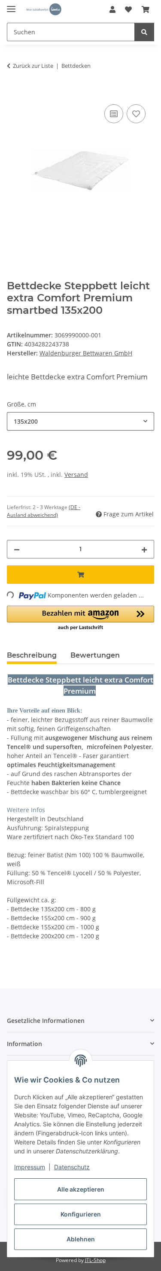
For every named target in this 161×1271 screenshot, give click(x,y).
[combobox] (80, 421)
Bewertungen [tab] (95, 655)
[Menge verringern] (16, 549)
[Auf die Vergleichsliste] (113, 113)
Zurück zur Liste (33, 66)
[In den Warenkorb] (14, 92)
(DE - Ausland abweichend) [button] (43, 511)
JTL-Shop (95, 1260)
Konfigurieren (81, 1214)
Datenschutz (72, 1167)
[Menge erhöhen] (144, 549)
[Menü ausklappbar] (11, 5)
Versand (76, 474)
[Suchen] (144, 32)
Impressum (29, 1167)
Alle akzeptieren (80, 1189)
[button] (112, 9)
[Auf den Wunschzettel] (136, 113)
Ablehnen (81, 1239)
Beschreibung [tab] (32, 655)
